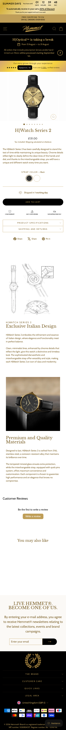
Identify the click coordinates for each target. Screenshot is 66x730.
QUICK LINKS (32, 688)
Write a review (33, 516)
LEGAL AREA (32, 695)
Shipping (29, 142)
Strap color (33, 172)
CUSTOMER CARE (32, 681)
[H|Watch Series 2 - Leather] (16, 584)
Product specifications (33, 223)
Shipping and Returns (33, 229)
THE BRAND (32, 674)
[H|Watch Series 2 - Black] (12, 584)
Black (29, 178)
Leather (37, 178)
